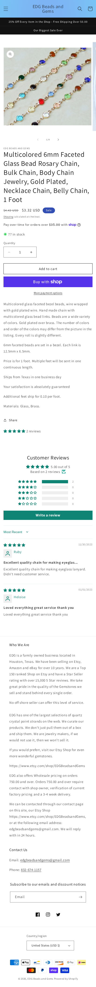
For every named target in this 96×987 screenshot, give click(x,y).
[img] (14, 545)
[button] (6, 9)
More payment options (48, 293)
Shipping (8, 216)
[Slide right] (58, 140)
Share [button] (13, 420)
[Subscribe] (80, 897)
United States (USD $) (45, 945)
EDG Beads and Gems (40, 978)
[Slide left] (38, 140)
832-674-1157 (31, 870)
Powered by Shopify (66, 978)
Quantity (9, 243)
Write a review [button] (48, 515)
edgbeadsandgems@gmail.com (45, 860)
